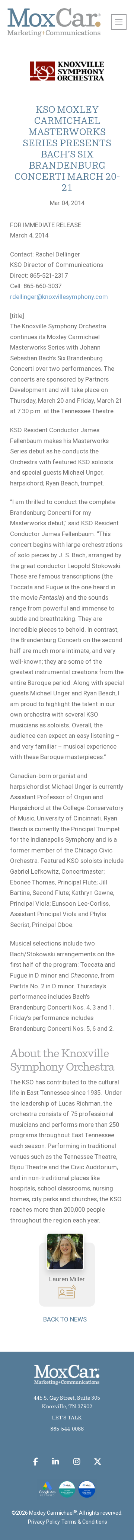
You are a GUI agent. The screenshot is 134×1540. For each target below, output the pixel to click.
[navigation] (119, 22)
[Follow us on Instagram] (76, 1462)
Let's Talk (67, 1418)
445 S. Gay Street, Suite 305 (67, 1398)
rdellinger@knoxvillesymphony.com (59, 296)
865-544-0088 (67, 1429)
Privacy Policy (44, 1522)
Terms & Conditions (84, 1522)
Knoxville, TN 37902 (67, 1407)
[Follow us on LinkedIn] (55, 1462)
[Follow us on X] (97, 1462)
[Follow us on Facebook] (35, 1462)
